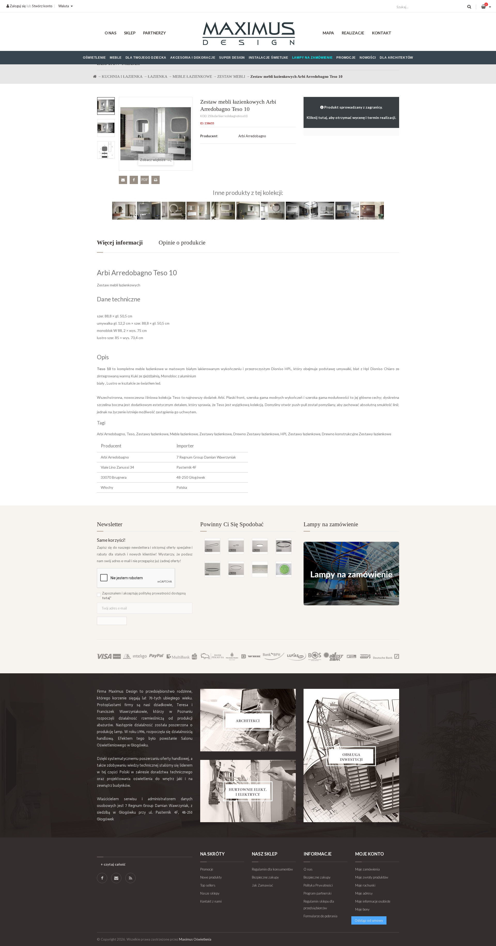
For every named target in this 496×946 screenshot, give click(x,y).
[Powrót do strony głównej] (95, 76)
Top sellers (207, 885)
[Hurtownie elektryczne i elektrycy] (248, 791)
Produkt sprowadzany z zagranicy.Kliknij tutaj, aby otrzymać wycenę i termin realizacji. (351, 112)
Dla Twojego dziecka (146, 57)
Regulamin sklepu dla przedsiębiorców (319, 904)
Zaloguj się (17, 6)
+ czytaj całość (113, 864)
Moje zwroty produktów (371, 877)
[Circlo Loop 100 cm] (283, 546)
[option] (106, 106)
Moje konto (369, 854)
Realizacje (353, 32)
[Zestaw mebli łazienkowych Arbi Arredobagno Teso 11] (347, 210)
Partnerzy (154, 32)
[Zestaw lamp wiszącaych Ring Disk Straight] (260, 569)
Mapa (328, 32)
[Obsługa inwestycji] (351, 755)
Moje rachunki (365, 885)
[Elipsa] (212, 546)
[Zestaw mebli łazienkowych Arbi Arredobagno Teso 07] (273, 210)
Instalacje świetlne (268, 57)
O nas (110, 32)
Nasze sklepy (209, 893)
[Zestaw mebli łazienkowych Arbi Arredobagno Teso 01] (124, 210)
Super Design (232, 57)
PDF (144, 180)
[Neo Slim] (260, 546)
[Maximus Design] (248, 34)
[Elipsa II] (212, 569)
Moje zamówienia (367, 869)
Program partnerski (317, 893)
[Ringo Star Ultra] (236, 569)
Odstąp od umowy (369, 920)
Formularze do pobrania (320, 916)
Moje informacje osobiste (372, 901)
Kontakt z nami (211, 901)
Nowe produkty (211, 877)
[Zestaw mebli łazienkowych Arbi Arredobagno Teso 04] (198, 210)
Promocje (346, 57)
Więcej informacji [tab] (120, 242)
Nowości (368, 57)
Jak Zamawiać (262, 885)
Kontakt (381, 32)
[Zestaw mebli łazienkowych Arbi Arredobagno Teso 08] (297, 210)
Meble (116, 57)
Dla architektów (396, 57)
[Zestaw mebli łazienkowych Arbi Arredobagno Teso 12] (372, 210)
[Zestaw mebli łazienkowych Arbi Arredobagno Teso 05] (223, 210)
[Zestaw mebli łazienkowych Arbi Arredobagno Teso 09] (322, 210)
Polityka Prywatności (318, 885)
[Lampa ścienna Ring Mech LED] (283, 569)
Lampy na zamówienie (312, 57)
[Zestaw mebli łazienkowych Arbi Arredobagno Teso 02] (149, 210)
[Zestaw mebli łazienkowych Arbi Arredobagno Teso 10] (106, 106)
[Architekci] (248, 720)
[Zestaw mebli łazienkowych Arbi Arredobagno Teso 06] (248, 210)
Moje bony (362, 909)
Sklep (129, 32)
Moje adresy (364, 893)
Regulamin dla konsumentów (272, 869)
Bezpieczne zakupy (265, 877)
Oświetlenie (94, 57)
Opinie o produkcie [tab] (182, 242)
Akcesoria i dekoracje (192, 57)
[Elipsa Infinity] (236, 546)
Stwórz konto (42, 6)
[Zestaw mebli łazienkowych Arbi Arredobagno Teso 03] (173, 210)
